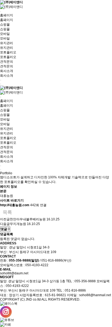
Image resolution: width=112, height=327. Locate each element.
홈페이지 (6, 15)
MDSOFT (7, 277)
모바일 (5, 34)
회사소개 (6, 71)
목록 (7, 212)
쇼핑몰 (5, 24)
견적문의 (6, 62)
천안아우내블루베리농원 (28, 219)
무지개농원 (18, 224)
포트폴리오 (8, 52)
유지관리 (6, 43)
